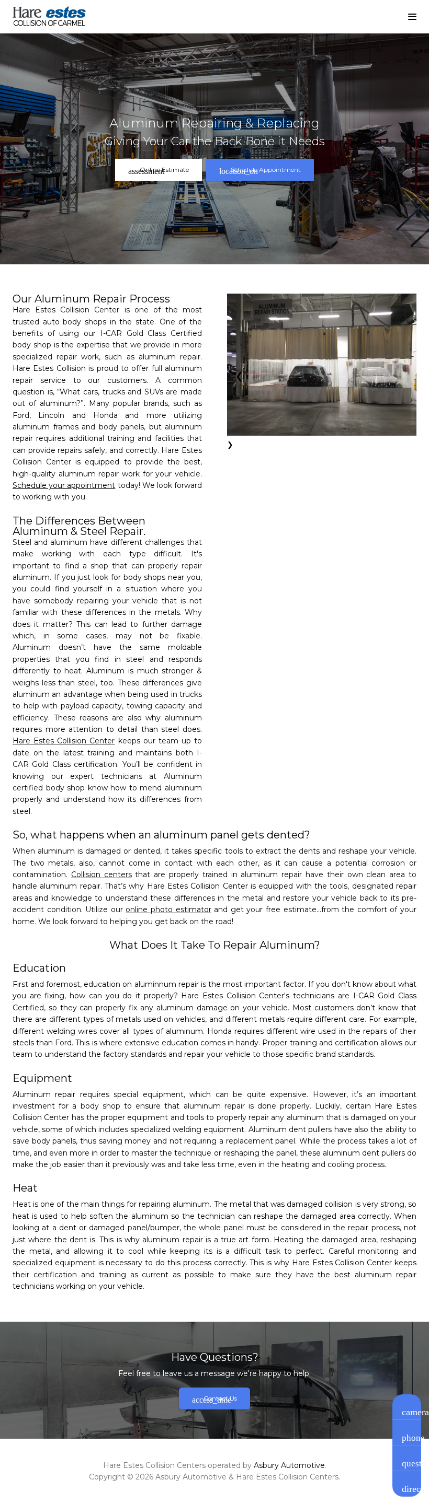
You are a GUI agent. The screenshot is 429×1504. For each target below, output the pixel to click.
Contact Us (214, 1399)
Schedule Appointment (260, 171)
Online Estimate (158, 171)
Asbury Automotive (289, 1465)
